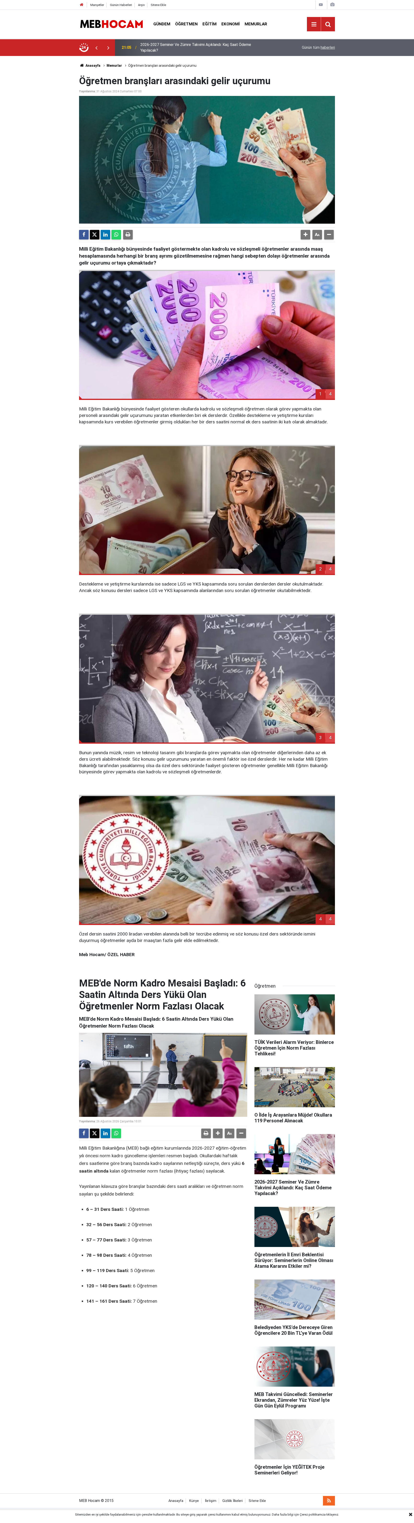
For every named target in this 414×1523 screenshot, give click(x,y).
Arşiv (141, 5)
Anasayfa (92, 65)
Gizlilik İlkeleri (232, 1501)
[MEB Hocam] (111, 24)
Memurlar (256, 24)
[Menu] (314, 24)
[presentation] (96, 47)
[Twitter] (94, 234)
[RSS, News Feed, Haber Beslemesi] (329, 1501)
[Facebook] (84, 234)
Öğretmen (186, 24)
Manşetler (97, 5)
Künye (194, 1501)
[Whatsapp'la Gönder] (116, 234)
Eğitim (209, 24)
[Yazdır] (128, 234)
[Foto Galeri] (332, 4)
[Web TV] (320, 4)
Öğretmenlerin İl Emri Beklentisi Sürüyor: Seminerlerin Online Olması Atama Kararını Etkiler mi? (202, 47)
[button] (305, 234)
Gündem (161, 24)
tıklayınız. (332, 1514)
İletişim (210, 1501)
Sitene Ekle (158, 5)
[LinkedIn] (105, 234)
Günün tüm (318, 47)
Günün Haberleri (121, 5)
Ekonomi (230, 24)
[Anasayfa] (81, 5)
